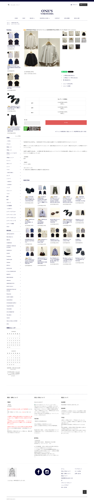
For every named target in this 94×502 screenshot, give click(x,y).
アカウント (74, 4)
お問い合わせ (78, 473)
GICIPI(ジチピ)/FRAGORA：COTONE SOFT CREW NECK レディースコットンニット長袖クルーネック (42, 200)
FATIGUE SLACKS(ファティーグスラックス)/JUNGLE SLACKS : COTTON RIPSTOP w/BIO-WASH (13, 129)
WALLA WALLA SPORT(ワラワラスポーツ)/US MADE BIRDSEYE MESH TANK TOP (13, 66)
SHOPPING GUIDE (44, 18)
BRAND (31, 18)
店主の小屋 (76, 18)
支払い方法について (65, 471)
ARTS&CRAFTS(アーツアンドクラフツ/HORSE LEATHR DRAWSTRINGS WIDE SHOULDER (42, 261)
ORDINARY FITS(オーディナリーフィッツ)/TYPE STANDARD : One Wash (80, 198)
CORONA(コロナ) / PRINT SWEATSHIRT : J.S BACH (29, 221)
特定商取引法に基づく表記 (80, 131)
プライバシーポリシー (66, 482)
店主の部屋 (66, 18)
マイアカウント (78, 468)
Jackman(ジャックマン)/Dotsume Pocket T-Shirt (42, 241)
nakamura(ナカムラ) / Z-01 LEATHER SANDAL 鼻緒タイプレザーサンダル (13, 108)
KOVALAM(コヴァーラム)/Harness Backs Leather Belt (54, 221)
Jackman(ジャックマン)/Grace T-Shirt (67, 240)
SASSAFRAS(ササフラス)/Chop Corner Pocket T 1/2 (13, 46)
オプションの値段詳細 (60, 131)
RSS (62, 487)
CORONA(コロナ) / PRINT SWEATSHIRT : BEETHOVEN (42, 221)
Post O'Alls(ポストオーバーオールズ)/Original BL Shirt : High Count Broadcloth (54, 260)
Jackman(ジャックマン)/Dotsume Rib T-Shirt (13, 87)
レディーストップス (15, 24)
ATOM (65, 487)
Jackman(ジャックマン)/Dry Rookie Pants (79, 220)
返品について (70, 131)
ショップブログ (64, 485)
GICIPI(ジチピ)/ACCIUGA (78, 240)
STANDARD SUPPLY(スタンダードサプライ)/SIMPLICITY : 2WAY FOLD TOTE (29, 198)
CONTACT (57, 18)
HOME (16, 18)
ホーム (8, 22)
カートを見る (78, 471)
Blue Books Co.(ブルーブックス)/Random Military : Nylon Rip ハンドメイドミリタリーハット (68, 260)
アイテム (84, 4)
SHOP (23, 18)
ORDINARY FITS (15, 22)
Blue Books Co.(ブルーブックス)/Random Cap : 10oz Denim (80, 259)
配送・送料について (65, 473)
